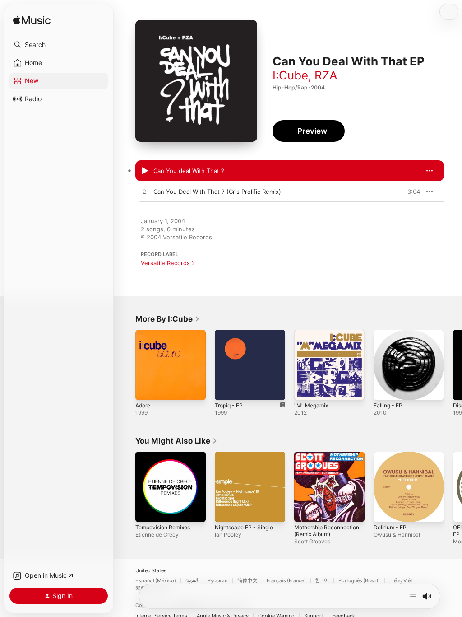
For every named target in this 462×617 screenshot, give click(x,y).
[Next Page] (453, 365)
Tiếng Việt (400, 580)
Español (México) (155, 580)
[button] (58, 44)
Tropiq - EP (229, 405)
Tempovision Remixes (162, 527)
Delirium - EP (390, 527)
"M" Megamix (311, 405)
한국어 (322, 580)
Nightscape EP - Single (244, 527)
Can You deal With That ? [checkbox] (188, 170)
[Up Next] (412, 596)
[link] (167, 319)
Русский (218, 580)
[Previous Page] (126, 365)
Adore (142, 405)
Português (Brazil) (359, 580)
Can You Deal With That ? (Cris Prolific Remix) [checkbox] (217, 191)
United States (150, 570)
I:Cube (290, 75)
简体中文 (247, 580)
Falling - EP (388, 405)
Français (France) (286, 580)
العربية (191, 580)
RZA (325, 75)
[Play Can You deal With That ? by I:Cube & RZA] (144, 171)
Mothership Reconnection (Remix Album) (326, 531)
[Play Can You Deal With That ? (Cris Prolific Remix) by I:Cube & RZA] (144, 192)
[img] (32, 20)
